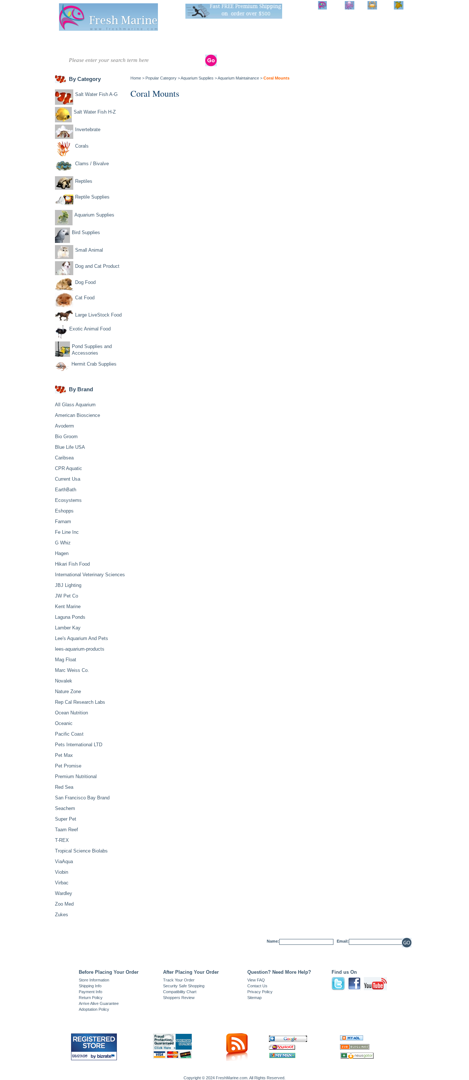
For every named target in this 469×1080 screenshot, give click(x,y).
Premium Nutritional (76, 776)
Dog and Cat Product (352, 43)
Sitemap (254, 997)
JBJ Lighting (68, 585)
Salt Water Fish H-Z (95, 43)
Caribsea (64, 458)
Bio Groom (66, 436)
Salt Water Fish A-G (66, 43)
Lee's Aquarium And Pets (81, 638)
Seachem (65, 808)
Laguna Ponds (70, 617)
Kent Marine (68, 606)
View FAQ (256, 980)
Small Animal (322, 43)
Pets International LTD (78, 744)
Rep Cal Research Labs (80, 702)
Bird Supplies (298, 43)
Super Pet (65, 819)
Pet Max (64, 755)
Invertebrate (126, 40)
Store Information (94, 980)
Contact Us (257, 986)
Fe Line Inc (67, 532)
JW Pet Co (66, 596)
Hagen (62, 553)
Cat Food (85, 297)
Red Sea (64, 787)
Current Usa (67, 479)
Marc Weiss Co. (72, 670)
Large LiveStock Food (98, 315)
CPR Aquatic (68, 468)
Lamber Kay (68, 627)
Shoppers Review (179, 997)
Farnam (63, 521)
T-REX (62, 840)
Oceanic (64, 723)
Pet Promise (68, 766)
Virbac (62, 882)
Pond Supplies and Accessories (92, 350)
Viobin (61, 872)
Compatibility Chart (179, 992)
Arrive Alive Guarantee (99, 1003)
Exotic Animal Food (90, 329)
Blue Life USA (70, 447)
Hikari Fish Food (72, 564)
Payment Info (90, 992)
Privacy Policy (260, 992)
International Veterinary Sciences (90, 574)
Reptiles (218, 40)
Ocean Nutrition (71, 712)
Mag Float (65, 659)
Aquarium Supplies (271, 43)
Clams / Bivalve (185, 40)
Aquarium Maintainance (238, 78)
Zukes (61, 914)
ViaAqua (64, 861)
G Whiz (63, 542)
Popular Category (161, 78)
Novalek (63, 681)
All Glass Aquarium (75, 404)
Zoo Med (64, 904)
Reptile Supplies (243, 43)
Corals (153, 40)
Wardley (63, 893)
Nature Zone (68, 691)
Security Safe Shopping (183, 986)
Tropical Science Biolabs (81, 851)
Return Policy (91, 997)
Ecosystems (68, 500)
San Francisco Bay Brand (82, 797)
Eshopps (64, 511)
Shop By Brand (381, 43)
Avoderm (64, 426)
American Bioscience (77, 415)
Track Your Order (179, 980)
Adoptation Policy (94, 1009)
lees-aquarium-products (79, 649)
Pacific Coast (69, 734)
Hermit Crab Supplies (94, 364)
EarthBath (65, 489)
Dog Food (85, 282)
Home (135, 78)
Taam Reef (66, 829)
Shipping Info (90, 986)
